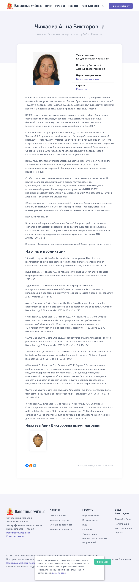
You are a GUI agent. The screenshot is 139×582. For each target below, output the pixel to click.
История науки (90, 520)
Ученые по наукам (59, 520)
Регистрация (122, 523)
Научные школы (90, 515)
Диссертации (89, 534)
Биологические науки (87, 79)
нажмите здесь (59, 573)
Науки (48, 5)
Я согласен (102, 562)
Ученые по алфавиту (61, 529)
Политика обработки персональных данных (29, 562)
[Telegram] (34, 465)
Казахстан (81, 89)
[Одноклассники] (30, 465)
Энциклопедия (90, 5)
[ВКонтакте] (27, 465)
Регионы (60, 5)
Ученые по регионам (61, 524)
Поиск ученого (58, 515)
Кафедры (87, 529)
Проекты (73, 5)
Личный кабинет (121, 5)
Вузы (85, 524)
